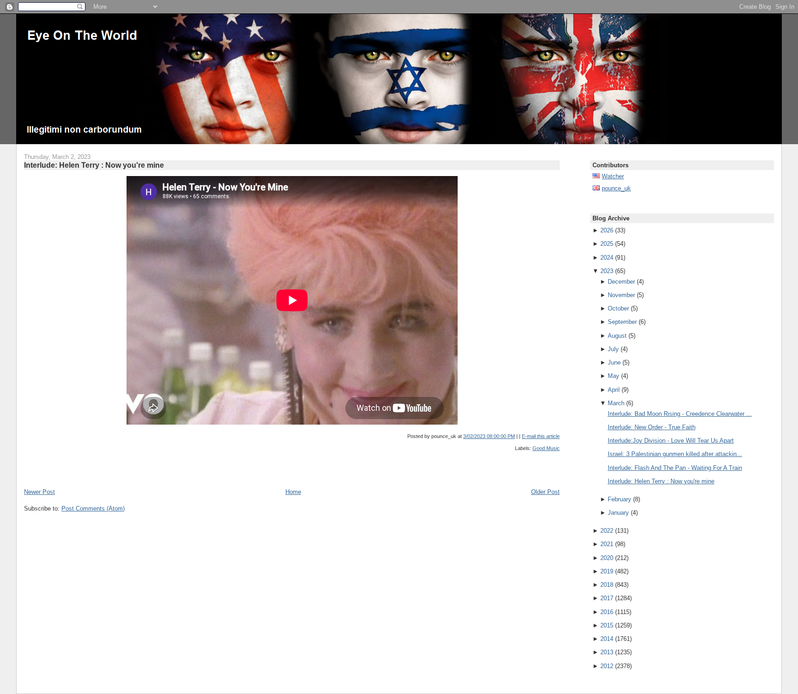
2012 (606, 666)
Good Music (546, 448)
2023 (606, 271)
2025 (606, 243)
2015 (606, 625)
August (617, 335)
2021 (606, 544)
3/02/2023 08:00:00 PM (489, 436)
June (614, 362)
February (619, 499)
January (618, 512)
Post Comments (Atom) (93, 508)
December (621, 281)
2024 (606, 257)
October (618, 308)
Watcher (613, 176)
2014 (606, 638)
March (616, 403)
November (621, 295)
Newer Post (39, 491)
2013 (606, 652)
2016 (606, 612)
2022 (606, 530)
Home (293, 491)
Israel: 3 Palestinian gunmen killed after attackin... (675, 453)
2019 (606, 571)
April (614, 389)
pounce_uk (616, 188)
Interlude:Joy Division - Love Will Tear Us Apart (671, 440)
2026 (606, 230)
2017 (606, 598)
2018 (606, 584)
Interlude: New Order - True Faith (651, 427)
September (622, 321)
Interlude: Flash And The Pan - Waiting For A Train (675, 467)
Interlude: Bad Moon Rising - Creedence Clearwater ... (680, 413)
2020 (606, 557)
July (613, 349)
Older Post (545, 491)
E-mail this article (541, 436)
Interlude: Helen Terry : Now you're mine (94, 165)
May (613, 375)
